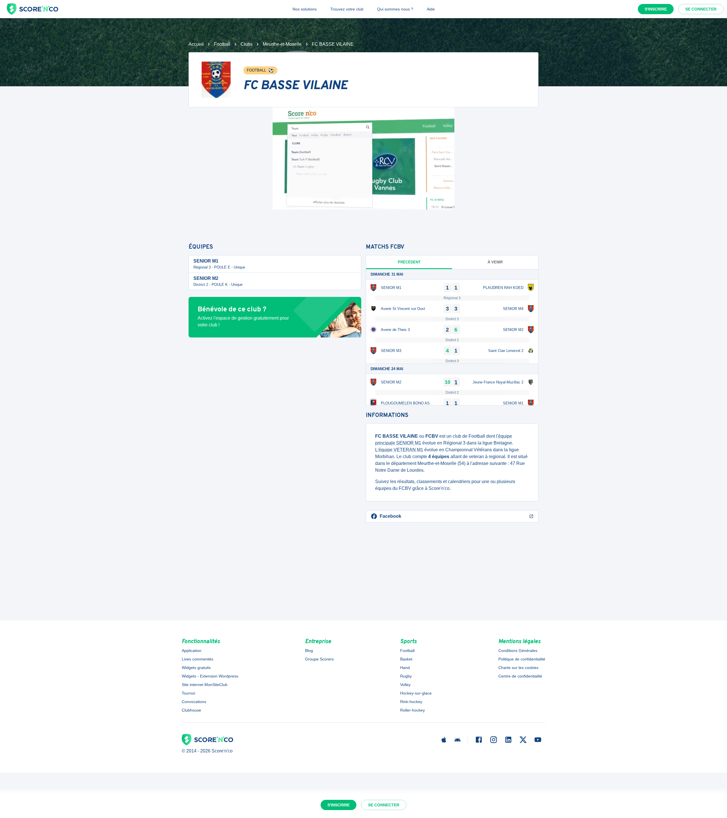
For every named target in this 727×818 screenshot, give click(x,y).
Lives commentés (197, 659)
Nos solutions (305, 9)
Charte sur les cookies (518, 667)
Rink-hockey (411, 701)
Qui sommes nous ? (395, 9)
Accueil (196, 44)
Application (191, 650)
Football (222, 44)
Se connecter (700, 9)
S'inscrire (656, 9)
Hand (405, 667)
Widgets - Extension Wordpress (210, 676)
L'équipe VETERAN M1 (399, 449)
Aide (431, 9)
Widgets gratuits (196, 667)
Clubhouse (191, 710)
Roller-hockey (412, 710)
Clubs (246, 44)
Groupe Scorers (319, 659)
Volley (405, 684)
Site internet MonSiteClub (204, 684)
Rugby (406, 676)
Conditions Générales (517, 650)
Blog (309, 650)
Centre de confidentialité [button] (520, 676)
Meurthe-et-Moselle (282, 44)
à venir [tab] (495, 262)
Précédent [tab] (409, 262)
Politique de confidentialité (521, 659)
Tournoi (188, 693)
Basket (406, 659)
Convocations (194, 701)
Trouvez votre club (347, 9)
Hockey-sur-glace (416, 693)
